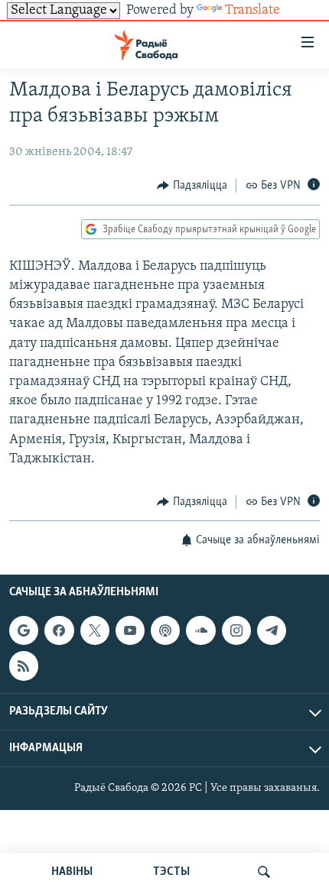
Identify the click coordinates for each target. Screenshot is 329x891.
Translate (252, 11)
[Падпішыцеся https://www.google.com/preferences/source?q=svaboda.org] (23, 630)
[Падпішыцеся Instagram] (236, 630)
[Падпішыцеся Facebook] (58, 630)
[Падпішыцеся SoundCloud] (200, 630)
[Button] (192, 186)
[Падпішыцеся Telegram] (271, 630)
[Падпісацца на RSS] (23, 666)
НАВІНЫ (72, 872)
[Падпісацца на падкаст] (165, 630)
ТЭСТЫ (171, 872)
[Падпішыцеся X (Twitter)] (94, 630)
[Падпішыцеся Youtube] (130, 630)
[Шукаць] (264, 872)
